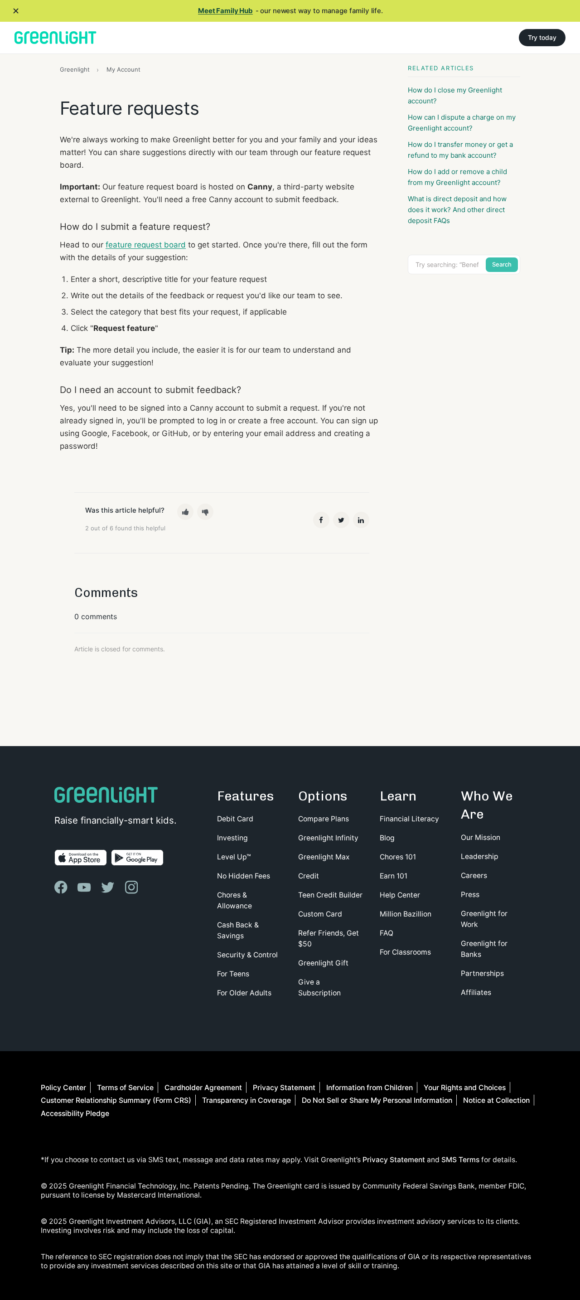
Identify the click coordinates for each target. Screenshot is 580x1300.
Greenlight (75, 69)
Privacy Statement (284, 1087)
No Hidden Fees (243, 876)
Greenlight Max (324, 857)
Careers (474, 875)
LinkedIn (361, 520)
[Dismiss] (16, 11)
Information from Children (369, 1087)
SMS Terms (460, 1159)
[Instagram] (132, 887)
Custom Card (320, 914)
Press (470, 894)
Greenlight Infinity (328, 838)
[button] (185, 512)
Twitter (341, 520)
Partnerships (482, 973)
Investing (232, 838)
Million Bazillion (405, 914)
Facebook (321, 520)
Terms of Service (125, 1087)
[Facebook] (62, 887)
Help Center (400, 895)
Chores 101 (398, 857)
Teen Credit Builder (330, 895)
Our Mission (480, 837)
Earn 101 (393, 876)
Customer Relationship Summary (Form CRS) (116, 1100)
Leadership (479, 856)
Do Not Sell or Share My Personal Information (377, 1100)
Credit (308, 876)
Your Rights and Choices (465, 1087)
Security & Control (247, 955)
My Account (123, 69)
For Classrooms (405, 952)
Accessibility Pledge (75, 1113)
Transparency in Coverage (246, 1100)
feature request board (146, 244)
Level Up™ (234, 857)
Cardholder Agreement (203, 1087)
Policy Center (63, 1087)
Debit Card (235, 819)
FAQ (386, 933)
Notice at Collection (496, 1100)
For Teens (233, 974)
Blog (387, 838)
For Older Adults (244, 993)
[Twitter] (108, 887)
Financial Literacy (409, 819)
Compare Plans (323, 819)
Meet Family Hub (225, 10)
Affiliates (476, 992)
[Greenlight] (55, 37)
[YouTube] (85, 887)
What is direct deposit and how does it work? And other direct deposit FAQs (457, 209)
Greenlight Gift (323, 963)
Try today (542, 37)
